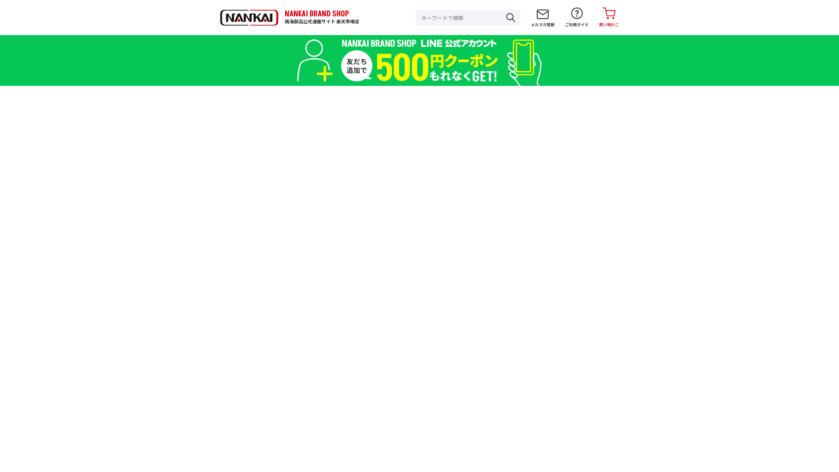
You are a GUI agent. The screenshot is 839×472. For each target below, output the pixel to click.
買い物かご (609, 24)
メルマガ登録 (543, 24)
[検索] (510, 17)
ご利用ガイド (577, 24)
